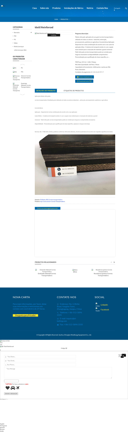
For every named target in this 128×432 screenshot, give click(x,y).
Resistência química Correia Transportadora (103, 274)
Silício (75, 272)
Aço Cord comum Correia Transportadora (52, 201)
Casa (56, 19)
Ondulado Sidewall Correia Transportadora (26, 85)
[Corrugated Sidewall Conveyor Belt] (46, 270)
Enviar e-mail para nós (85, 77)
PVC (22, 72)
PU (22, 68)
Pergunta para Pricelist (25, 315)
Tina (1, 343)
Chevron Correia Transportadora (26, 77)
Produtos (64, 19)
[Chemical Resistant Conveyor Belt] (103, 270)
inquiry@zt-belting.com (66, 319)
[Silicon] (75, 270)
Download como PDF (85, 81)
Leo (1, 344)
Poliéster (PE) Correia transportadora (51, 200)
